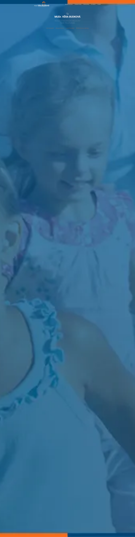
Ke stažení (93, 4)
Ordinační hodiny (78, 4)
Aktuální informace (69, 4)
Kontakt (99, 4)
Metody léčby (86, 4)
